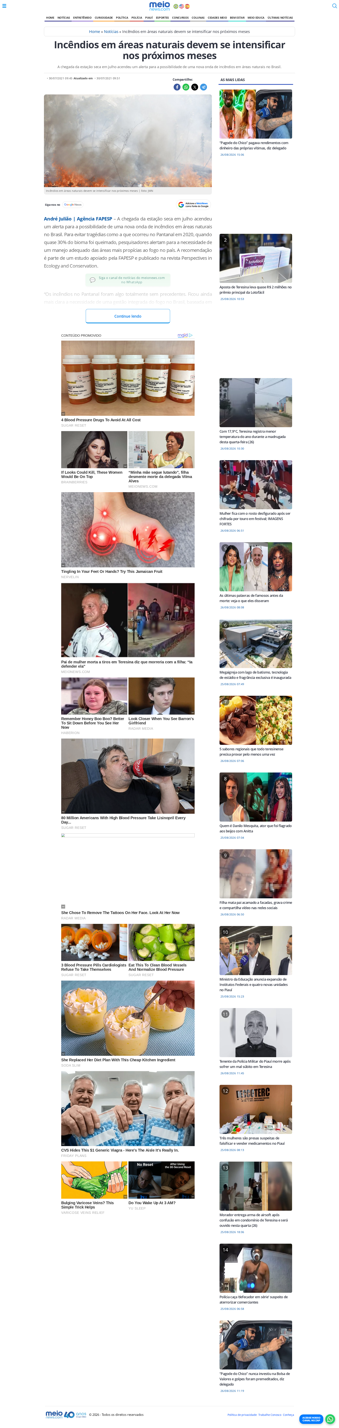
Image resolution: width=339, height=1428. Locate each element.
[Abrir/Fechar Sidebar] (4, 6)
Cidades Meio (217, 17)
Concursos (180, 17)
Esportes (162, 17)
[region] (256, 197)
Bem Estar (237, 17)
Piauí (149, 17)
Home (50, 17)
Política (122, 17)
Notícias (63, 17)
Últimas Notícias (280, 17)
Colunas (198, 17)
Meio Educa (256, 17)
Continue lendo (127, 316)
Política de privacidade (242, 1415)
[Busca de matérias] (334, 7)
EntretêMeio (82, 17)
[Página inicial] (159, 6)
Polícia (136, 17)
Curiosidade (104, 17)
